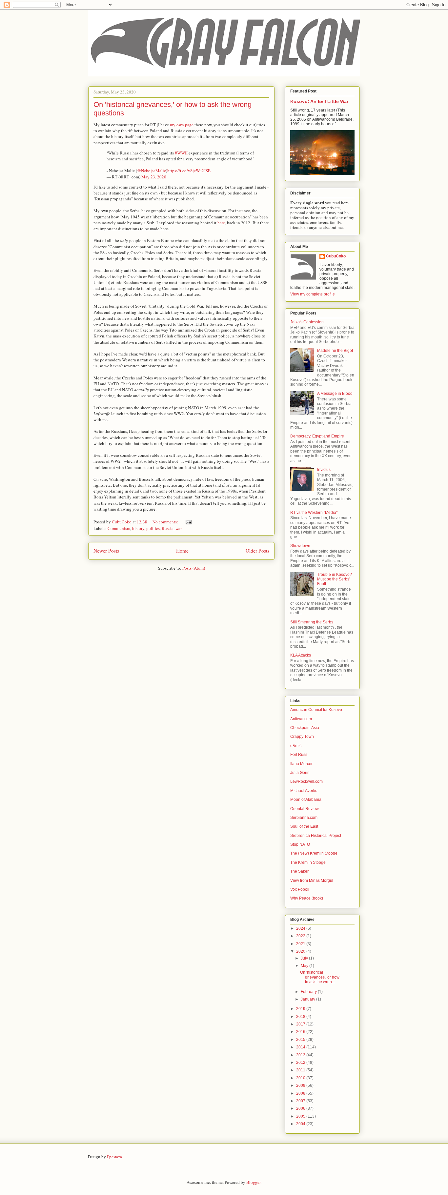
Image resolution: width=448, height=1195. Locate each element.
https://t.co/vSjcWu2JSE (189, 170)
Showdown (300, 545)
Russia (167, 528)
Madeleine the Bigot (335, 350)
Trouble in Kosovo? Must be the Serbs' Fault (334, 579)
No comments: (166, 522)
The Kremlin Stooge (308, 862)
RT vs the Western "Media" (313, 512)
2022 (301, 936)
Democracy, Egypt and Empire (317, 436)
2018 (301, 1016)
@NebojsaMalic (151, 170)
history (138, 528)
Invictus (324, 469)
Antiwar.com (301, 719)
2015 (301, 1039)
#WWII (181, 153)
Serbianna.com (303, 817)
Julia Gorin (300, 772)
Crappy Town (302, 736)
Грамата (114, 1157)
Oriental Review (304, 808)
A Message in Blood (335, 393)
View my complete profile (312, 294)
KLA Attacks (300, 655)
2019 (301, 1008)
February (309, 991)
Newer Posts (106, 550)
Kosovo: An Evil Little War (319, 101)
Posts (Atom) (193, 568)
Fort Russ (298, 754)
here (221, 223)
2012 (301, 1062)
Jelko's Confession (307, 322)
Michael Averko (303, 790)
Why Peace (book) (306, 898)
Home (182, 550)
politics (153, 528)
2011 (301, 1070)
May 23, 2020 (153, 177)
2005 (301, 1116)
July (305, 958)
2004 (301, 1124)
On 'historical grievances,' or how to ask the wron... (319, 977)
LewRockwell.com (306, 781)
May (305, 965)
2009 (301, 1085)
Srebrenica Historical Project (315, 835)
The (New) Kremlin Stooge (313, 853)
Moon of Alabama (305, 799)
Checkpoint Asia (304, 727)
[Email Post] (188, 522)
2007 (301, 1101)
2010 (301, 1078)
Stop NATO (300, 844)
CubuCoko (336, 256)
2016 (301, 1031)
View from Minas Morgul (311, 880)
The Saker (299, 871)
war (178, 528)
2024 (301, 928)
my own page (181, 125)
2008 (301, 1093)
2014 (301, 1047)
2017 (301, 1024)
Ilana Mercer (301, 763)
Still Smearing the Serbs (311, 622)
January (308, 999)
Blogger (253, 1182)
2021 (301, 944)
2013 (301, 1055)
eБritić (295, 745)
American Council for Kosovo (316, 709)
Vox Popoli (299, 889)
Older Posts (257, 550)
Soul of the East (304, 826)
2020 (301, 951)
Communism (119, 528)
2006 (301, 1108)
